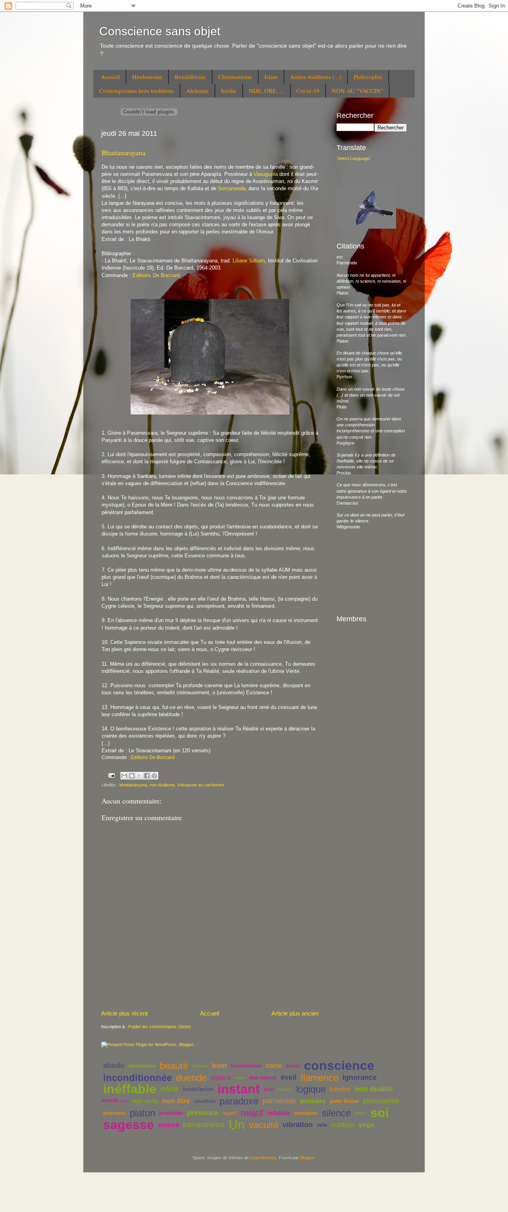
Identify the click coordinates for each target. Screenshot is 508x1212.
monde (109, 1100)
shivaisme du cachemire (200, 784)
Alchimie (197, 90)
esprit (240, 1077)
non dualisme (162, 784)
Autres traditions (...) (315, 77)
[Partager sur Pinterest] (154, 776)
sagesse (128, 1125)
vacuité (264, 1125)
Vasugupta (266, 174)
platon (142, 1113)
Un (237, 1125)
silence (336, 1113)
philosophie (381, 1101)
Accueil (110, 77)
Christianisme (235, 77)
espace (221, 1077)
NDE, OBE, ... (266, 90)
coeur (293, 1066)
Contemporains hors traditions (136, 90)
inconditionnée (137, 1077)
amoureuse (142, 1066)
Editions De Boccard (156, 275)
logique (311, 1089)
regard (229, 1113)
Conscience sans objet (159, 31)
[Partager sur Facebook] (147, 776)
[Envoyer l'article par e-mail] (111, 775)
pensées (313, 1101)
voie (322, 1125)
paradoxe (238, 1101)
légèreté (284, 1089)
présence (202, 1113)
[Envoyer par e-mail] (124, 776)
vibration (298, 1125)
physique (114, 1113)
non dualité (374, 1089)
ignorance (360, 1077)
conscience (339, 1065)
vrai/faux (343, 1124)
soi (379, 1113)
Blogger (307, 1157)
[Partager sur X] (139, 776)
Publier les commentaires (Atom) (159, 1026)
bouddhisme (246, 1066)
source (168, 1124)
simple (360, 1113)
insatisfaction (198, 1089)
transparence (204, 1125)
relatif (252, 1113)
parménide (279, 1101)
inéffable (129, 1089)
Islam (271, 77)
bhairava (200, 1066)
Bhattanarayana (123, 152)
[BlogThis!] (132, 776)
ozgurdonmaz (263, 1157)
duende (191, 1077)
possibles (171, 1113)
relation (278, 1113)
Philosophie (368, 77)
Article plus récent (124, 1013)
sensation (306, 1113)
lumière (340, 1089)
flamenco (319, 1077)
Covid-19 (307, 90)
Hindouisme (147, 77)
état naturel (263, 1078)
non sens (145, 1101)
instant (238, 1089)
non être (176, 1101)
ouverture (205, 1101)
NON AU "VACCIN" (357, 90)
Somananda (231, 188)
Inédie (229, 90)
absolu (113, 1065)
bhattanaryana (133, 784)
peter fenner (344, 1101)
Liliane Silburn (249, 261)
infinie (169, 1089)
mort (124, 1101)
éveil (288, 1077)
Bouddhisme (190, 77)
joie (268, 1089)
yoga (366, 1124)
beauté (174, 1065)
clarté (274, 1065)
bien (219, 1065)
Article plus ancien (295, 1013)
